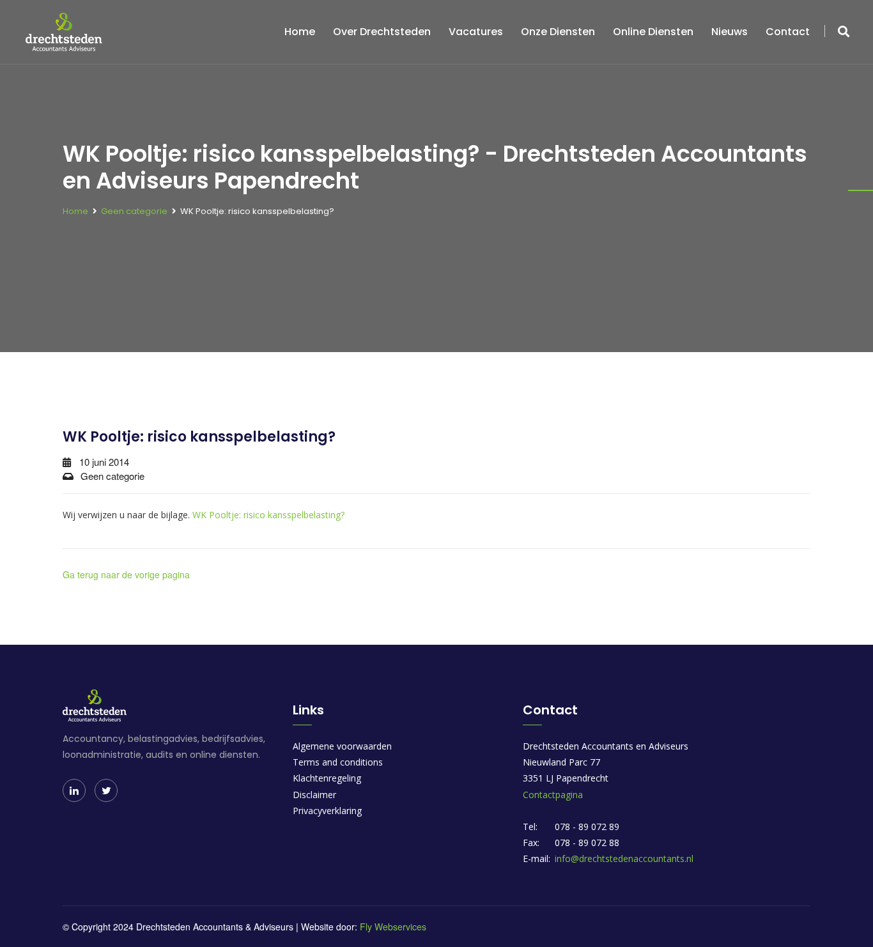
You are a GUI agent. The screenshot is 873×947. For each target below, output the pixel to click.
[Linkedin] (74, 790)
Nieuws (729, 31)
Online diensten (653, 31)
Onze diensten (558, 31)
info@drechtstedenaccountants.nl (624, 858)
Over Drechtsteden (382, 31)
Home (299, 31)
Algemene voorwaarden (342, 746)
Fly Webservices (393, 926)
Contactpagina (553, 795)
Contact (788, 31)
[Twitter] (106, 790)
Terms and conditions (338, 762)
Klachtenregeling (327, 778)
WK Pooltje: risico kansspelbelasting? (268, 515)
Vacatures (476, 31)
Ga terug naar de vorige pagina (126, 574)
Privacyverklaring (327, 811)
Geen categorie (134, 211)
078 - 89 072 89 (587, 826)
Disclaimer (314, 795)
